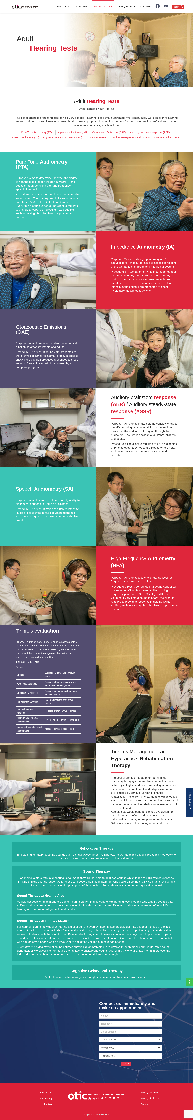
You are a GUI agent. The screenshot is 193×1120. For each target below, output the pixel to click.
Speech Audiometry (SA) (25, 137)
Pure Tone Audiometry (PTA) (37, 132)
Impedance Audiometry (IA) (73, 132)
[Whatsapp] (189, 982)
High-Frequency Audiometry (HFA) (62, 137)
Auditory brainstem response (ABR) (150, 132)
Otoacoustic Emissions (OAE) (109, 132)
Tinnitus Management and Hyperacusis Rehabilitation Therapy (146, 137)
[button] (47, 832)
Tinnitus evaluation (96, 137)
